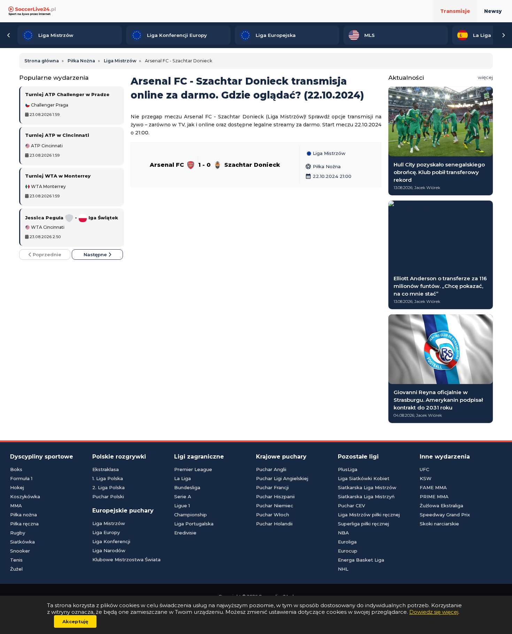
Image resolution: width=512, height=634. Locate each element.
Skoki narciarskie (439, 523)
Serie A (182, 496)
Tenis (16, 560)
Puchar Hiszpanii (275, 496)
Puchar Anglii (271, 469)
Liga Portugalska (194, 523)
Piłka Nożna (323, 166)
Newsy (493, 11)
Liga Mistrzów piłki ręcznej (369, 514)
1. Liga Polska (107, 478)
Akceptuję (75, 621)
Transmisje (455, 11)
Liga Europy (106, 532)
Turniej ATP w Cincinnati (57, 135)
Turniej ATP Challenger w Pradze (67, 94)
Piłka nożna (23, 514)
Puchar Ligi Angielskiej (282, 478)
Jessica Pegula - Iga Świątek (71, 217)
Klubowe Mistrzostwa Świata (126, 559)
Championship (190, 514)
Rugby (17, 532)
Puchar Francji (272, 487)
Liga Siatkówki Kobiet (363, 478)
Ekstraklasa (105, 469)
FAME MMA (433, 487)
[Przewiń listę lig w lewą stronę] (8, 35)
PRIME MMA (434, 496)
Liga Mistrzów (328, 153)
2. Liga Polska (108, 487)
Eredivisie (185, 532)
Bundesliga (187, 487)
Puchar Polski (108, 496)
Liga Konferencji (111, 541)
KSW (426, 478)
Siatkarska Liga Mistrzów (367, 487)
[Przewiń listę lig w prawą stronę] (503, 35)
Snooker (20, 551)
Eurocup (347, 551)
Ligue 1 (182, 505)
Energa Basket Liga (361, 560)
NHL (343, 569)
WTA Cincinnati (47, 227)
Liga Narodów (108, 550)
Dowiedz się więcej (433, 612)
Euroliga (347, 542)
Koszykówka (25, 496)
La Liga (182, 478)
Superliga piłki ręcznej (363, 523)
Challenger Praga (49, 105)
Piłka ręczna (24, 523)
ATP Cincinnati (46, 145)
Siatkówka (22, 542)
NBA (343, 532)
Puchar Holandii (274, 523)
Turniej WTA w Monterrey (58, 176)
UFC (424, 469)
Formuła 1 (21, 478)
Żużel (16, 569)
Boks (16, 469)
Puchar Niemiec (274, 505)
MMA (16, 505)
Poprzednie (46, 254)
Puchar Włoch (272, 514)
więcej (485, 77)
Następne (96, 254)
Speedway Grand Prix (445, 514)
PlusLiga (347, 469)
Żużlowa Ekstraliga (441, 505)
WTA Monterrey (48, 186)
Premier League (193, 469)
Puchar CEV (351, 505)
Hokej (17, 487)
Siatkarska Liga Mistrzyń (366, 496)
